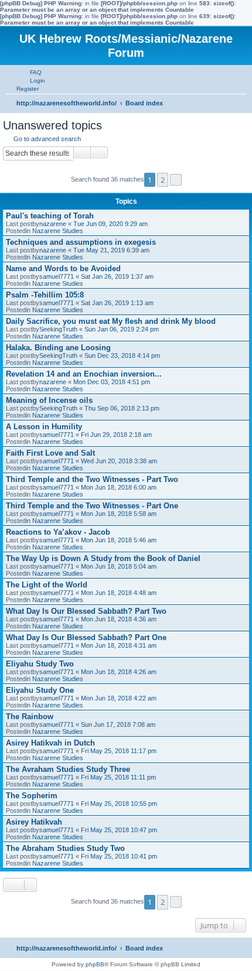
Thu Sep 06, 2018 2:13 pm (121, 408)
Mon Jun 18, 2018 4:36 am (118, 619)
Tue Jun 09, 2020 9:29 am (110, 223)
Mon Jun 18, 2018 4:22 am (118, 698)
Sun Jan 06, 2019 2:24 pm (121, 329)
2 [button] (163, 180)
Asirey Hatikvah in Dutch (50, 742)
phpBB (95, 964)
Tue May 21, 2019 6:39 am (111, 250)
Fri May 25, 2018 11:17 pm (118, 750)
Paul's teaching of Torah (50, 215)
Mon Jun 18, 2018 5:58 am (118, 513)
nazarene (52, 223)
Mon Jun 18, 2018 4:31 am (118, 645)
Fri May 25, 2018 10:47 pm (119, 829)
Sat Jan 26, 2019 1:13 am (117, 302)
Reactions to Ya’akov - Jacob (58, 532)
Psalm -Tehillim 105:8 (45, 294)
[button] (176, 180)
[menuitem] (30, 72)
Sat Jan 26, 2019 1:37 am (117, 276)
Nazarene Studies (57, 230)
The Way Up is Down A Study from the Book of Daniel (103, 558)
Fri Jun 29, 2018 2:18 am (116, 434)
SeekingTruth (58, 329)
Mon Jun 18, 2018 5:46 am (118, 539)
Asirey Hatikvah (34, 822)
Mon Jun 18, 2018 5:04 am (118, 566)
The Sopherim (31, 795)
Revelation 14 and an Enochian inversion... (84, 374)
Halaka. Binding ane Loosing (58, 347)
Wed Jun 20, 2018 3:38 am (119, 460)
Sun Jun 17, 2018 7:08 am (118, 724)
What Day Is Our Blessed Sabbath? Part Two (86, 611)
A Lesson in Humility (44, 426)
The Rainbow (29, 716)
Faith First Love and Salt (50, 453)
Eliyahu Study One (40, 690)
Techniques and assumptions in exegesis (81, 242)
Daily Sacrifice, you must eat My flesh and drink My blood (111, 321)
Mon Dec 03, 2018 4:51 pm (111, 381)
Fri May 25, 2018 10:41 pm (119, 856)
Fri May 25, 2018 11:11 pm (118, 777)
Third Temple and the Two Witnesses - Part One (92, 505)
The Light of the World (46, 584)
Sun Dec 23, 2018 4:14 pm (122, 355)
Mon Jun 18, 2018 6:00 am (118, 487)
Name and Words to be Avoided (63, 268)
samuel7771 (56, 276)
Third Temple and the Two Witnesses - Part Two (92, 479)
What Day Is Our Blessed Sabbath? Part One (86, 637)
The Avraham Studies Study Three (68, 769)
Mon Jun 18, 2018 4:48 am (118, 592)
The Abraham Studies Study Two (65, 848)
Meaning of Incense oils (49, 400)
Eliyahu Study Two (40, 663)
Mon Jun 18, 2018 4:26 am (118, 671)
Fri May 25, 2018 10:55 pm (119, 803)
